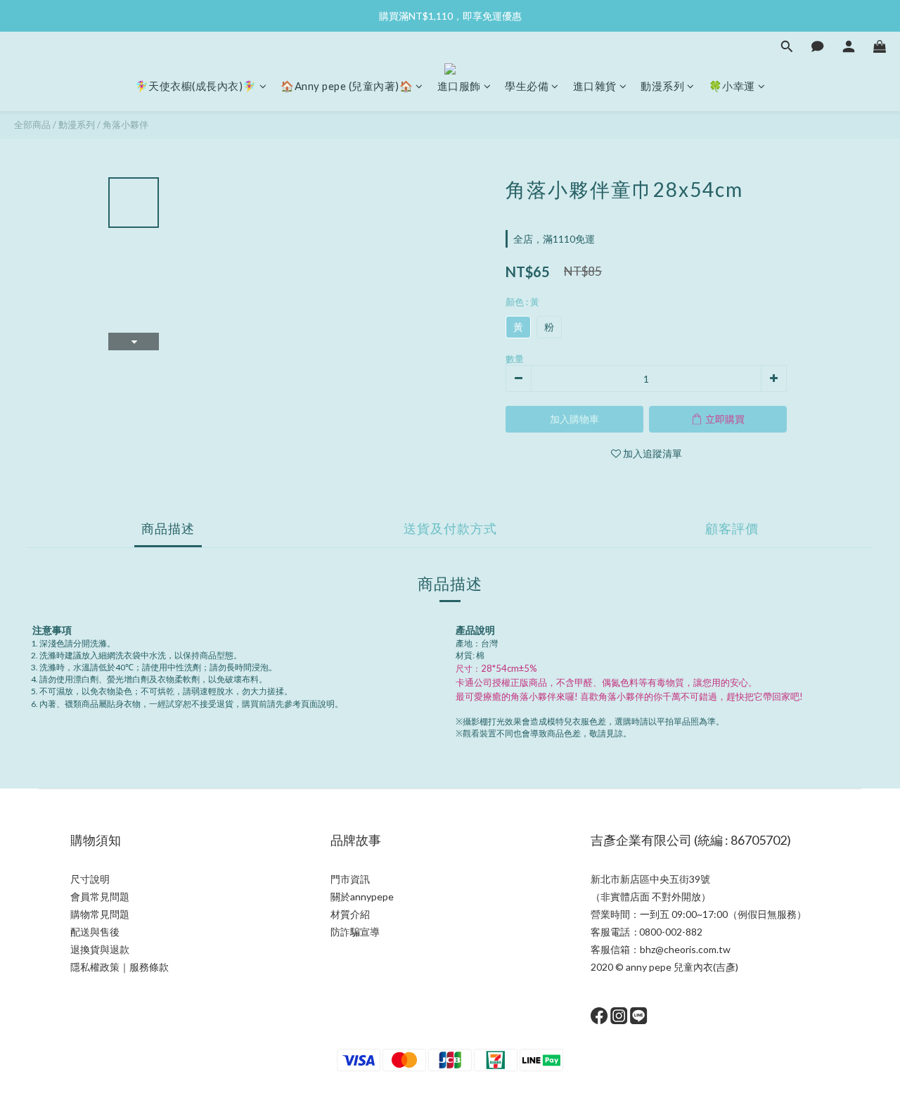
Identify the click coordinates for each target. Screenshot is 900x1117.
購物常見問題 (99, 914)
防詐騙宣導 (355, 932)
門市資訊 (350, 879)
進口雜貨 (595, 85)
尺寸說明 (90, 879)
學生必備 (526, 85)
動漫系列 (662, 85)
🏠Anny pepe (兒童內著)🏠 (347, 85)
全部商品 (32, 124)
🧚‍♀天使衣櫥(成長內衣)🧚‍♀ (196, 85)
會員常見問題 (99, 896)
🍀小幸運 (732, 85)
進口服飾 (459, 85)
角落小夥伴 (125, 124)
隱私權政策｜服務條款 (119, 967)
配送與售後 (95, 932)
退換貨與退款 (99, 949)
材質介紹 (350, 914)
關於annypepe (362, 896)
